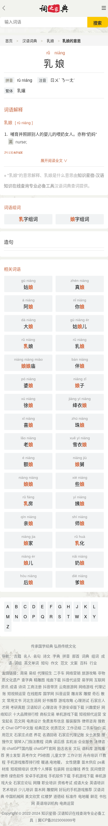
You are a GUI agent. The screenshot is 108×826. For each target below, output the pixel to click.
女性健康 (73, 762)
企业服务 (85, 741)
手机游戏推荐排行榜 (23, 762)
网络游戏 (86, 686)
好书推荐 (49, 700)
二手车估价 (92, 727)
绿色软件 (16, 775)
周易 (24, 672)
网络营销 (73, 672)
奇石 (96, 693)
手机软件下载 (59, 775)
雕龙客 (76, 693)
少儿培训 (25, 789)
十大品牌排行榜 (26, 714)
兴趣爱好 (92, 707)
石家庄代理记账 (71, 734)
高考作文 (29, 755)
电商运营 (67, 803)
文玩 (76, 748)
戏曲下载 (53, 679)
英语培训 (97, 782)
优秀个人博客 (41, 768)
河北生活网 (32, 700)
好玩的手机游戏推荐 (75, 789)
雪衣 (80, 442)
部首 (75, 656)
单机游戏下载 (67, 714)
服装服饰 (73, 720)
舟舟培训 (90, 755)
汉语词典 (29, 40)
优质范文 (58, 727)
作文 (54, 662)
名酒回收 (49, 734)
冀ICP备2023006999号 (57, 820)
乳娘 (50, 40)
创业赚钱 (73, 768)
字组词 (28, 219)
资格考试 (65, 782)
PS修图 (44, 755)
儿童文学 (58, 755)
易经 (32, 672)
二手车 (58, 672)
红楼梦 (46, 796)
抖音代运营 (71, 679)
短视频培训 (19, 768)
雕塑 (87, 693)
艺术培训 (9, 789)
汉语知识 (33, 707)
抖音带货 (50, 686)
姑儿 (79, 324)
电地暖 (83, 796)
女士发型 (92, 734)
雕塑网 (52, 789)
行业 (93, 662)
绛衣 (80, 403)
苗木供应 (89, 762)
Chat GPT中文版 (19, 727)
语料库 (87, 748)
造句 (8, 241)
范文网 (19, 720)
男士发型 (13, 755)
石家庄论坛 (22, 782)
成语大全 (81, 782)
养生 (85, 768)
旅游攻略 (89, 672)
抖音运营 (62, 693)
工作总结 (74, 727)
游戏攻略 (65, 700)
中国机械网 (15, 796)
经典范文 (42, 727)
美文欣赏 (32, 796)
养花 (37, 734)
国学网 (48, 693)
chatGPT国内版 (20, 748)
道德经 (58, 796)
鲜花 (94, 796)
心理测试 (81, 700)
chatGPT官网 (45, 748)
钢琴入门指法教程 (29, 741)
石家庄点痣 (23, 734)
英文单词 (31, 662)
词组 (18, 662)
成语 (13, 686)
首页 (9, 40)
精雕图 (39, 679)
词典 (85, 656)
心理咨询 (49, 707)
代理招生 (44, 672)
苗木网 (39, 789)
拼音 (9, 80)
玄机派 (71, 741)
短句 (44, 662)
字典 (56, 656)
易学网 (87, 679)
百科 (83, 662)
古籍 (17, 656)
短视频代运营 (90, 714)
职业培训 (49, 782)
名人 (27, 656)
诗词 (22, 686)
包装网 (58, 768)
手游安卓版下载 (71, 707)
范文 (64, 662)
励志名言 (64, 748)
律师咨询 (89, 720)
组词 (95, 656)
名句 (37, 656)
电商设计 (33, 720)
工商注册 (34, 686)
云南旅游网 (68, 686)
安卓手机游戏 (36, 775)
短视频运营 (16, 693)
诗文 (46, 656)
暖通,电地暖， (52, 762)
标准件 (71, 796)
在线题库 (34, 693)
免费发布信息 (53, 720)
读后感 (58, 741)
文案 (74, 662)
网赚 (36, 782)
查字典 (27, 679)
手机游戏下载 (83, 775)
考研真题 (17, 707)
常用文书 (14, 700)
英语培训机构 (47, 803)
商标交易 (47, 714)
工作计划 (74, 755)
